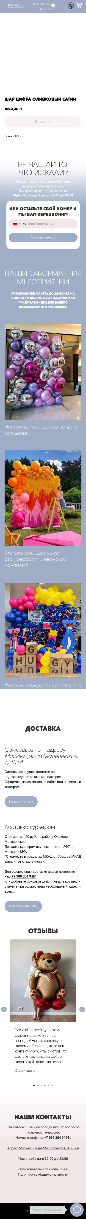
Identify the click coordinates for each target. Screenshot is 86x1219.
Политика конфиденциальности (43, 1174)
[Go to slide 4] (45, 1085)
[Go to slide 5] (48, 1085)
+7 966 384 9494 (23, 876)
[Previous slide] (4, 1009)
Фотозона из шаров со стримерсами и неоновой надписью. (36, 559)
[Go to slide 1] (34, 1085)
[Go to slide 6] (52, 1085)
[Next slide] (82, 1009)
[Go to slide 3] (41, 1085)
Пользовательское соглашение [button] (43, 1169)
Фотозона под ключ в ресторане (43, 686)
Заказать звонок (43, 237)
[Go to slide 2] (37, 1085)
